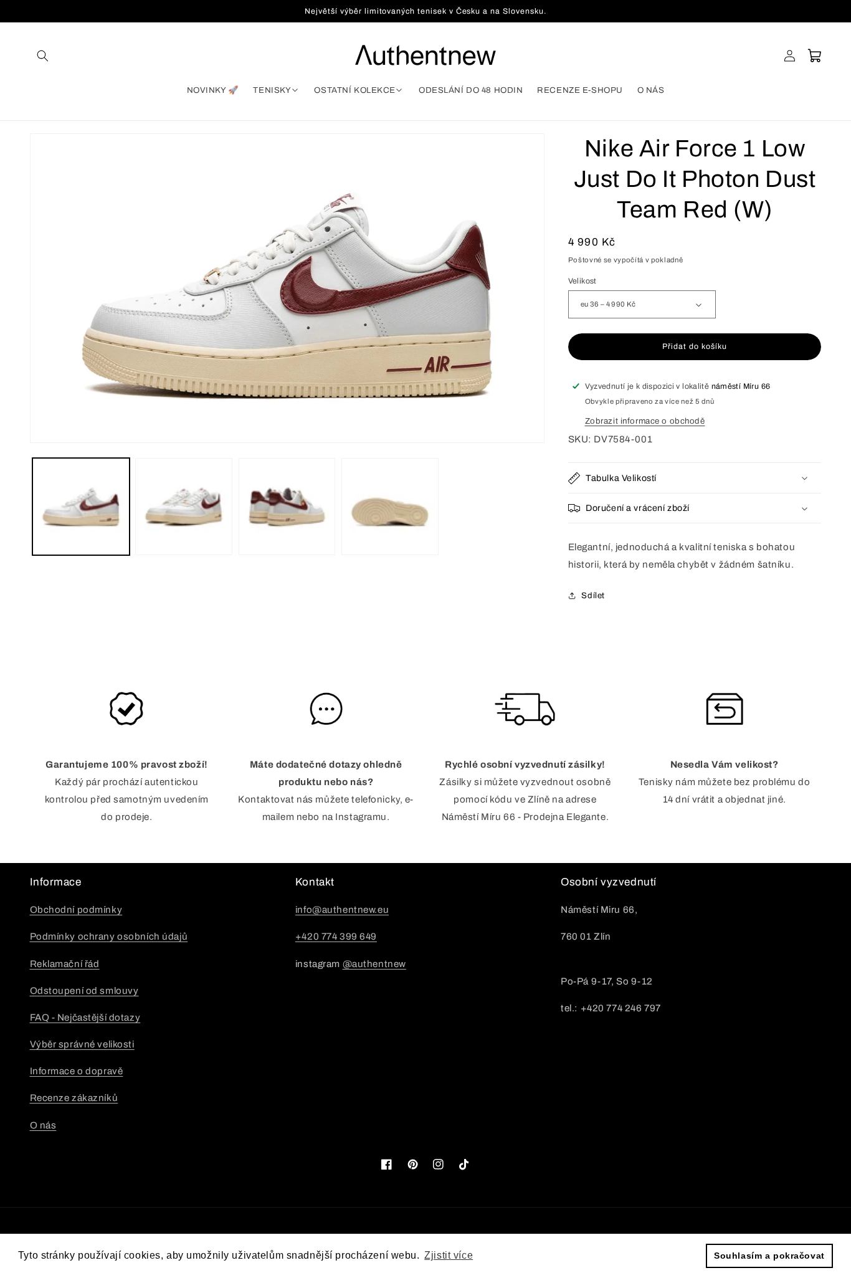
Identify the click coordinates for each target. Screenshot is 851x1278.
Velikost (582, 281)
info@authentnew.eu (342, 910)
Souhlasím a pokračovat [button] (769, 1256)
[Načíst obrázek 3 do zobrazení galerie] (287, 506)
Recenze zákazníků (74, 1098)
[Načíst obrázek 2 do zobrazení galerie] (183, 506)
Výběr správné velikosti (82, 1044)
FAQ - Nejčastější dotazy (85, 1018)
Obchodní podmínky (76, 910)
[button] (43, 55)
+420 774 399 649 (336, 937)
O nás (43, 1125)
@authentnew (374, 964)
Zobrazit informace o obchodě (645, 421)
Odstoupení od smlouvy (84, 991)
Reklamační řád (65, 964)
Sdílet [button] (592, 595)
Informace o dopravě (76, 1071)
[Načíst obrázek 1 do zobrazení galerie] (81, 506)
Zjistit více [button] (448, 1255)
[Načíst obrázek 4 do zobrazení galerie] (390, 506)
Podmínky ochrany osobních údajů (109, 937)
